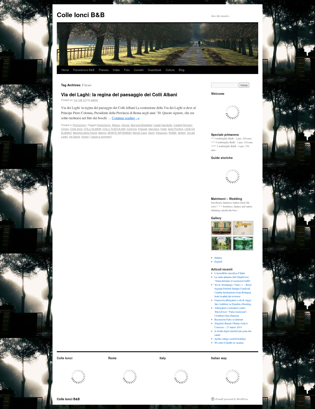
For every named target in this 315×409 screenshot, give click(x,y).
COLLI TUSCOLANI (113, 129)
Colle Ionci (76, 129)
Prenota (103, 70)
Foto (127, 70)
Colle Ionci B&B (81, 14)
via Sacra (74, 136)
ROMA (172, 132)
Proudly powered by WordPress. (232, 399)
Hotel (163, 129)
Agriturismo (104, 125)
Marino (102, 132)
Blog (181, 70)
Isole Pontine (175, 129)
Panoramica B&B (83, 70)
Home (65, 70)
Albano (116, 125)
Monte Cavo (140, 132)
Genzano (153, 129)
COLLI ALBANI (92, 129)
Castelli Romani (183, 125)
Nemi (151, 132)
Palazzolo (161, 132)
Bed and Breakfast (141, 125)
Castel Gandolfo (162, 125)
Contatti (139, 70)
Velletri (182, 132)
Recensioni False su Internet (228, 319)
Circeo (65, 129)
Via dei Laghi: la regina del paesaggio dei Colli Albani (119, 94)
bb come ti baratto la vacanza (228, 342)
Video (116, 70)
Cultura (170, 70)
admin (94, 100)
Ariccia (125, 125)
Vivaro (85, 136)
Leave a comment (101, 136)
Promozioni (79, 125)
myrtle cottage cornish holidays (230, 338)
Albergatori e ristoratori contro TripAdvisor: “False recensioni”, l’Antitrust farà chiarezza (230, 311)
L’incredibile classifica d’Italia (229, 273)
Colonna (132, 129)
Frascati (142, 129)
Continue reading (126, 118)
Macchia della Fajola (85, 132)
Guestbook (154, 70)
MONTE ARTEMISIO (120, 132)
